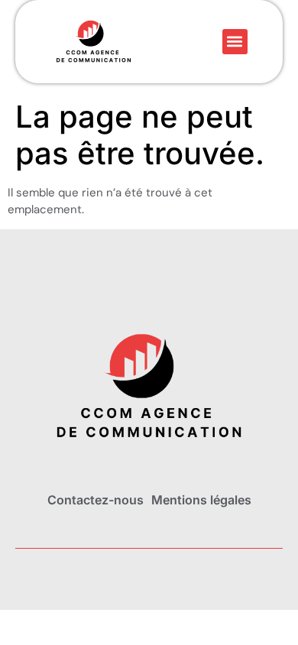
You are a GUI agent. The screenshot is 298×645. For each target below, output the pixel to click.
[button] (235, 41)
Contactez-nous (95, 499)
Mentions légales (201, 499)
